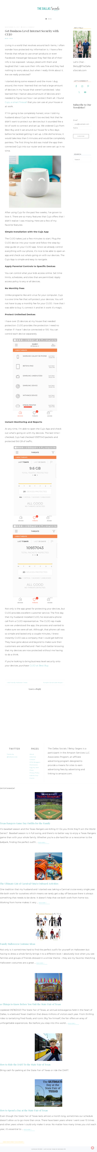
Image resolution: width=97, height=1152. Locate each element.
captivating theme (50, 1149)
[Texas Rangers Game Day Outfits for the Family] (48, 806)
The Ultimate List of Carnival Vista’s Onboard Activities (29, 883)
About (32, 754)
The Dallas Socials (48, 8)
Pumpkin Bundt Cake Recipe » (53, 682)
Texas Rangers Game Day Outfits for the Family (25, 823)
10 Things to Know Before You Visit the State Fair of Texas (30, 1004)
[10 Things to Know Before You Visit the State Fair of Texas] (48, 987)
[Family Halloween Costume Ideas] (48, 926)
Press (32, 770)
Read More (41, 842)
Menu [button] (50, 19)
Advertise (33, 757)
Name (75, 128)
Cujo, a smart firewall (16, 102)
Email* (75, 120)
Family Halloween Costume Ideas (17, 943)
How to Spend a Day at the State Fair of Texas (24, 1110)
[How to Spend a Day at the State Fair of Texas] (48, 1093)
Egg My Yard (34, 767)
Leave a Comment (28, 27)
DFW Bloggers (35, 762)
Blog (6, 38)
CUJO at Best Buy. (39, 665)
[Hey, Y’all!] (82, 44)
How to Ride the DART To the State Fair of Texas (25, 1064)
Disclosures (34, 765)
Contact (32, 759)
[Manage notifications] (92, 1147)
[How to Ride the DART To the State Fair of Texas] (48, 1047)
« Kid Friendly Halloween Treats (17, 682)
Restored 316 (62, 1149)
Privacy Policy (34, 773)
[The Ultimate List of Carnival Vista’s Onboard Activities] (48, 866)
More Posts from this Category (13, 1142)
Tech (11, 38)
